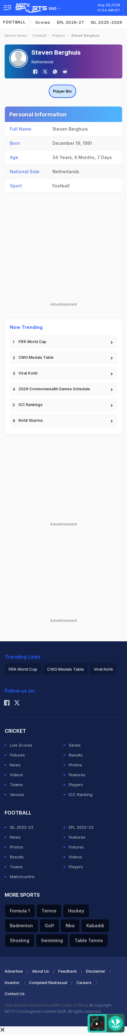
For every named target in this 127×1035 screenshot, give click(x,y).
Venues (17, 794)
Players (58, 35)
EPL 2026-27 (70, 22)
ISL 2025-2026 (106, 22)
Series (75, 745)
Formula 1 (20, 910)
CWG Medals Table (36, 357)
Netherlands (42, 62)
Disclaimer (95, 971)
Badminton (21, 925)
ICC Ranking (80, 794)
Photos (75, 764)
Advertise (14, 971)
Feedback (67, 971)
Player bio (62, 91)
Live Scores (21, 745)
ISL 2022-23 (21, 827)
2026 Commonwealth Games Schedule (54, 389)
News (15, 764)
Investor (12, 982)
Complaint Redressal (48, 982)
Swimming (52, 940)
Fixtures (17, 754)
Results (76, 754)
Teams (16, 784)
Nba (70, 925)
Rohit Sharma (30, 420)
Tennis (49, 910)
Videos (16, 774)
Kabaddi (95, 925)
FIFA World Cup (32, 341)
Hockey (76, 910)
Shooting (19, 940)
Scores (42, 22)
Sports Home (16, 35)
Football (14, 22)
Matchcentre (22, 876)
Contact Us (15, 993)
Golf (49, 925)
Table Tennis (89, 940)
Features (77, 774)
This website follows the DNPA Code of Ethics (47, 1005)
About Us (40, 971)
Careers (84, 982)
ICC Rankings (30, 404)
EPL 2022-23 (81, 827)
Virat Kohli (27, 373)
